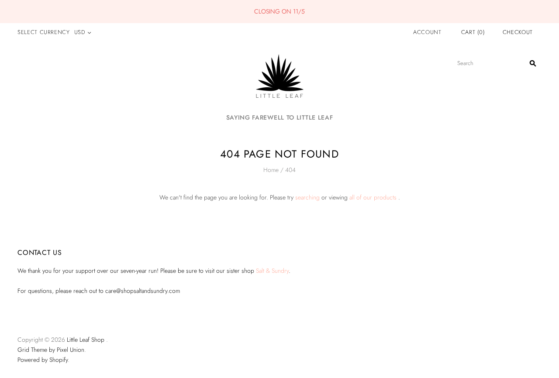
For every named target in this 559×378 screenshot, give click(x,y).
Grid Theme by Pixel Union (50, 349)
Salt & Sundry (272, 270)
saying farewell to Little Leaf (279, 117)
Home (271, 169)
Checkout (518, 32)
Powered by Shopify (42, 359)
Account (427, 32)
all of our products (373, 197)
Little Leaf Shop (85, 339)
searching (307, 197)
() (473, 32)
